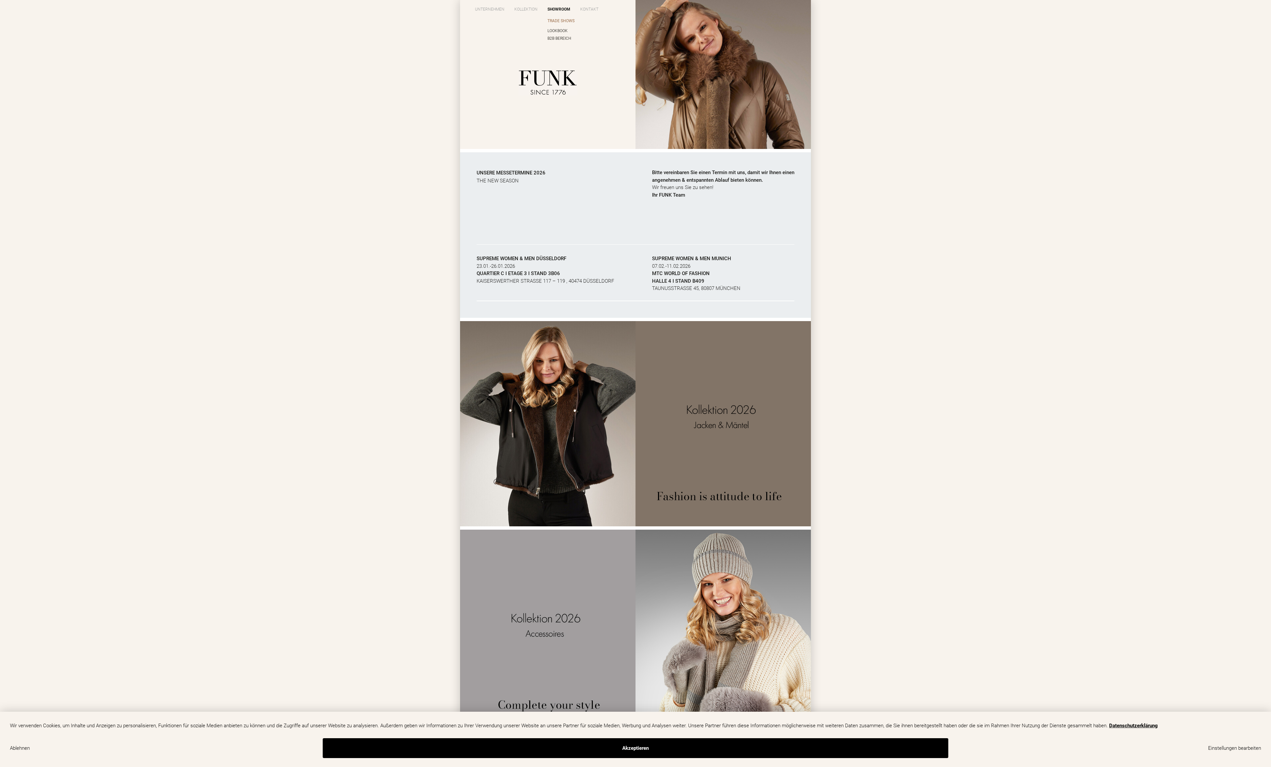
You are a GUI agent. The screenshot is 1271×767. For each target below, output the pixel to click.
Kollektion (526, 9)
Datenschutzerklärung (1133, 726)
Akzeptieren (635, 748)
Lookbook (557, 30)
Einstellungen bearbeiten (1234, 748)
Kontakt (589, 9)
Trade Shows (561, 21)
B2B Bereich (559, 38)
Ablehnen (20, 748)
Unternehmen (489, 9)
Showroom (558, 9)
